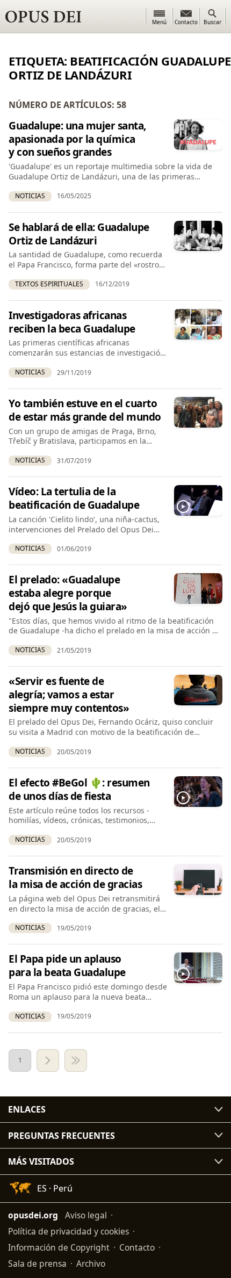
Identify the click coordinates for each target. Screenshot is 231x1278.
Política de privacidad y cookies (68, 1231)
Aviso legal (86, 1215)
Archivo (90, 1263)
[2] (48, 1060)
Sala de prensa (37, 1263)
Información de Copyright (59, 1247)
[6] (75, 1060)
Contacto (137, 1247)
